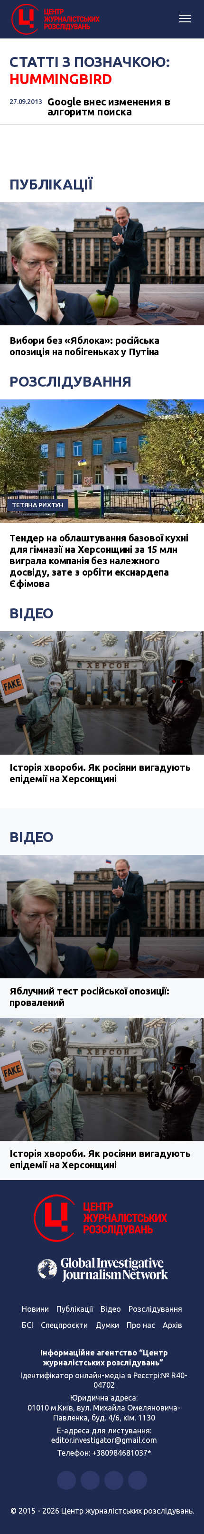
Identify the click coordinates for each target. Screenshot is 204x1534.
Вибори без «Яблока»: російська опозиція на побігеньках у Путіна (84, 346)
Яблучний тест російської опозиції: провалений (89, 996)
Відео (31, 613)
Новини (35, 1309)
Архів (172, 1325)
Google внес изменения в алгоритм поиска (108, 107)
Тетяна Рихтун (38, 505)
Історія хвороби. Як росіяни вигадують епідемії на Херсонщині (99, 773)
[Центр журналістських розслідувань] (54, 19)
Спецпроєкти (64, 1325)
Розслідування (70, 381)
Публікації (51, 184)
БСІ (27, 1325)
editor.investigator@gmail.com (104, 1440)
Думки (107, 1325)
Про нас (141, 1325)
